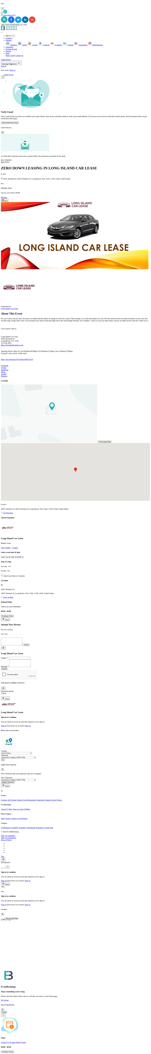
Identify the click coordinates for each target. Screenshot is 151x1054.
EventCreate (48, 828)
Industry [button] (9, 40)
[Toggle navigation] (2, 32)
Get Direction (8, 513)
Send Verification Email (10, 123)
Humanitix (40, 828)
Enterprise (9, 47)
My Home (5, 1000)
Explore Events (11, 49)
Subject (4, 658)
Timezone (4, 755)
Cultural (70, 45)
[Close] (2, 8)
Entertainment (97, 45)
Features (9, 38)
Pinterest (4, 376)
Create (4, 1012)
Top (2, 856)
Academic (58, 45)
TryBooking (5, 828)
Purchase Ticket (7, 616)
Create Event (6, 60)
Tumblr (3, 374)
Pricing (8, 51)
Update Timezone (8, 782)
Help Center (10, 56)
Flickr (3, 372)
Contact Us (5, 1042)
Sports (24, 45)
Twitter (3, 368)
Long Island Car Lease (9, 309)
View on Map (8, 597)
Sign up (12, 70)
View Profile (5, 548)
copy (25, 25)
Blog (10, 809)
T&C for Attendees (8, 836)
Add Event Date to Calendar (14, 576)
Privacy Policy (6, 840)
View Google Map (105, 442)
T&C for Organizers (8, 838)
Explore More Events (18, 1042)
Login (21, 809)
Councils (46, 45)
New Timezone (6, 778)
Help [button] (7, 53)
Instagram (4, 370)
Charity (35, 45)
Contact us (19, 56)
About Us (4, 809)
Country (4, 751)
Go (3, 760)
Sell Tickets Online (15, 800)
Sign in (3, 66)
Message (5, 666)
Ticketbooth (30, 828)
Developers (23, 819)
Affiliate (27, 809)
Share (4, 198)
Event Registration (29, 800)
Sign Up (28, 726)
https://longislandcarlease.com (12, 345)
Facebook (4, 366)
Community (83, 45)
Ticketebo (22, 828)
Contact (15, 548)
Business (13, 45)
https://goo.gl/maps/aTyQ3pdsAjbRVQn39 (17, 359)
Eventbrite (14, 828)
